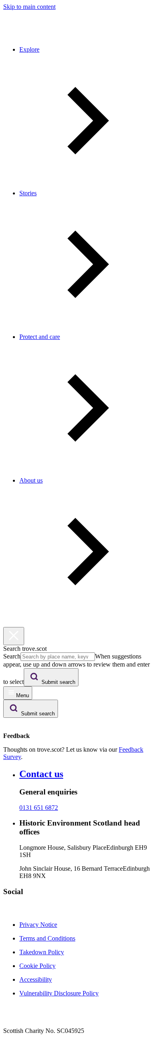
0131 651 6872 (38, 807)
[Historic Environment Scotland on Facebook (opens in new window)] (8, 910)
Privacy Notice (38, 924)
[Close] (13, 636)
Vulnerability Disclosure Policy (59, 993)
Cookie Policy (37, 965)
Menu (22, 695)
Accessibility (35, 979)
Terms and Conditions (47, 938)
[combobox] (58, 656)
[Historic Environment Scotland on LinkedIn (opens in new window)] (27, 910)
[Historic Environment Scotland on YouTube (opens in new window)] (37, 910)
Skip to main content (29, 6)
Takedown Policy (41, 952)
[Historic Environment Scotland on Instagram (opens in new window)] (18, 910)
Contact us (41, 774)
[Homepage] (21, 35)
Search (12, 656)
